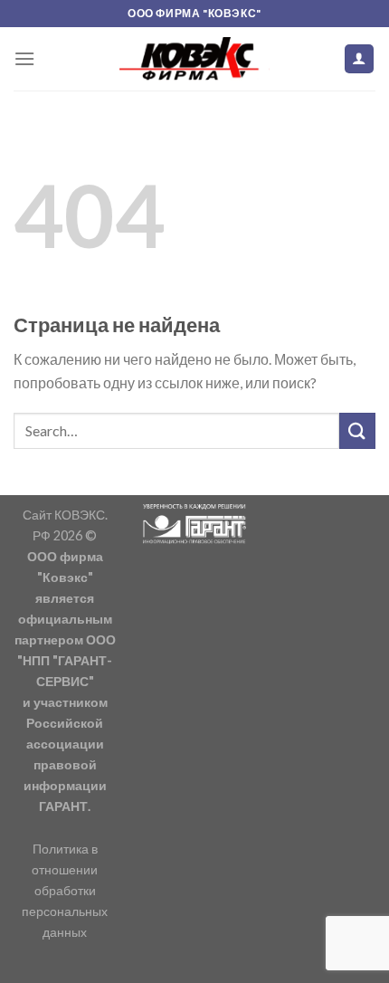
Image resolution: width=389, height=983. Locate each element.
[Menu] (24, 58)
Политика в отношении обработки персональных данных (65, 890)
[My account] (360, 59)
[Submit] (357, 430)
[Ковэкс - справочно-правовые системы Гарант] (194, 59)
